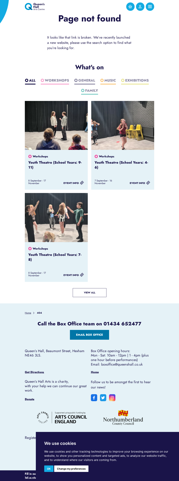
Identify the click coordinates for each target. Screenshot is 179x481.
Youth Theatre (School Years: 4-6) (121, 165)
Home (95, 372)
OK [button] (49, 468)
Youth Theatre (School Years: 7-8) (54, 257)
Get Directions (34, 372)
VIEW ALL (89, 292)
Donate (29, 399)
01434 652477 (122, 323)
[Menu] (150, 6)
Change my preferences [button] (71, 468)
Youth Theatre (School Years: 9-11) (55, 165)
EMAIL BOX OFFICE (89, 335)
